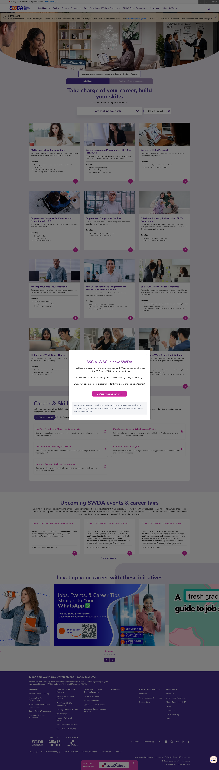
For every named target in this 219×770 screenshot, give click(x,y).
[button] (213, 759)
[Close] (145, 355)
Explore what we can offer (109, 394)
